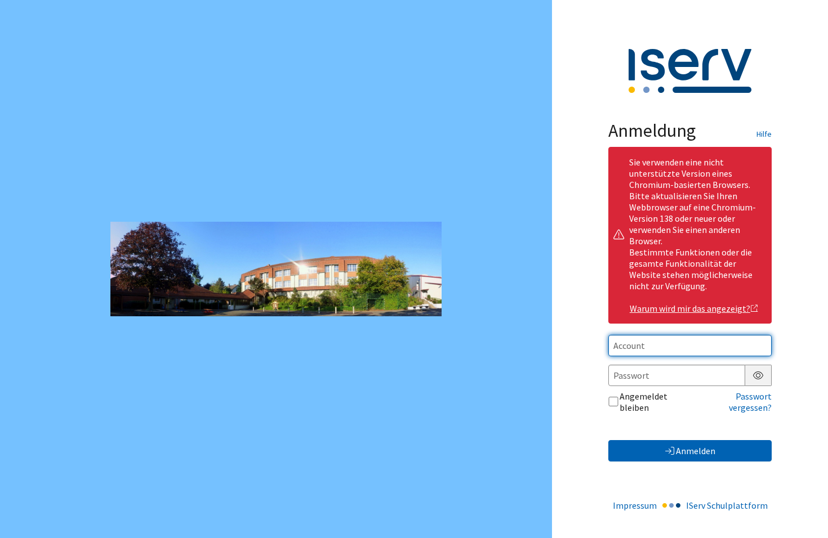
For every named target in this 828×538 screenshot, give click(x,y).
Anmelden (695, 450)
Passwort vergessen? (750, 402)
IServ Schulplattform (727, 505)
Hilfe (764, 134)
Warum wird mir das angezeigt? (690, 308)
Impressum (635, 505)
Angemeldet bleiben (643, 402)
